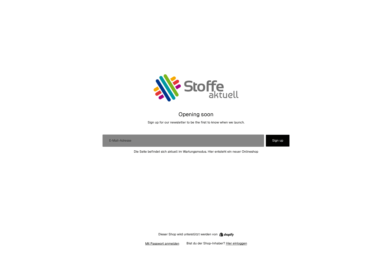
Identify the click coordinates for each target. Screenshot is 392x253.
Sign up (277, 140)
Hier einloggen (236, 243)
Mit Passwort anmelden (162, 243)
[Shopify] (226, 234)
